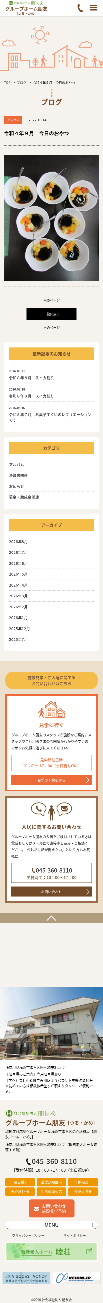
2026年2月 (18, 606)
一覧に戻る (52, 313)
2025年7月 (18, 639)
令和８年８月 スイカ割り (33, 377)
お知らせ (16, 486)
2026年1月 (18, 617)
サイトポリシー (74, 1235)
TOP (7, 82)
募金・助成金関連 (24, 497)
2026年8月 (18, 541)
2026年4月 (18, 585)
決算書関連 (18, 475)
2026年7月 (18, 552)
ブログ (21, 82)
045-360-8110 (54, 870)
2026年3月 (18, 595)
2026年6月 (18, 563)
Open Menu (93, 8)
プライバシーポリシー (28, 1235)
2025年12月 (19, 628)
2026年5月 (18, 574)
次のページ (52, 327)
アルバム (16, 464)
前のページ (52, 300)
